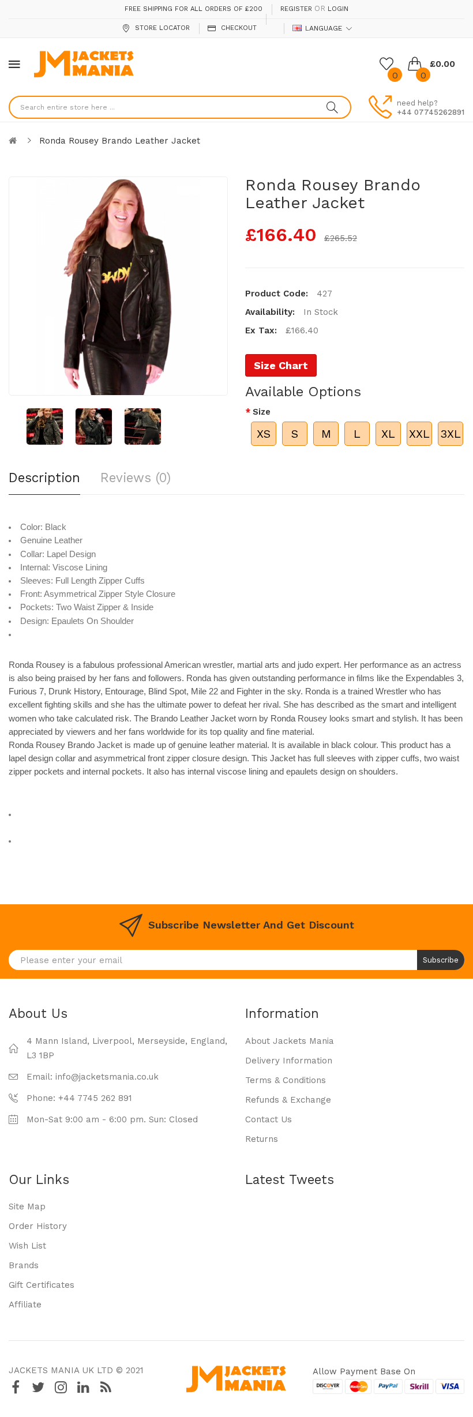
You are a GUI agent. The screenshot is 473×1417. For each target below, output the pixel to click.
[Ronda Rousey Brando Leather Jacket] (44, 426)
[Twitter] (38, 1387)
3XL (450, 434)
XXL (419, 434)
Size (262, 412)
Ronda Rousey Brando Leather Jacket (119, 141)
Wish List (27, 1246)
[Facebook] (15, 1387)
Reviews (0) (135, 477)
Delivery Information (288, 1060)
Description (44, 477)
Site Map (27, 1206)
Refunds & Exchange (288, 1100)
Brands (24, 1265)
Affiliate (25, 1304)
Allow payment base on (364, 1371)
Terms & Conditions (285, 1080)
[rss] (105, 1387)
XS (264, 434)
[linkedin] (83, 1387)
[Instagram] (60, 1387)
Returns (261, 1139)
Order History (38, 1226)
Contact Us (268, 1119)
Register (296, 9)
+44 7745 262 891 (95, 1098)
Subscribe (441, 960)
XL (388, 434)
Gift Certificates (41, 1285)
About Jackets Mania (289, 1041)
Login (338, 9)
